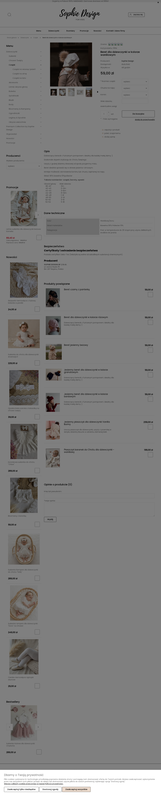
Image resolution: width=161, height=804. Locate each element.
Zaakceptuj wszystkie (76, 789)
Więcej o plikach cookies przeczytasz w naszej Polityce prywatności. (33, 783)
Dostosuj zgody (50, 789)
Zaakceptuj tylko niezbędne (21, 789)
